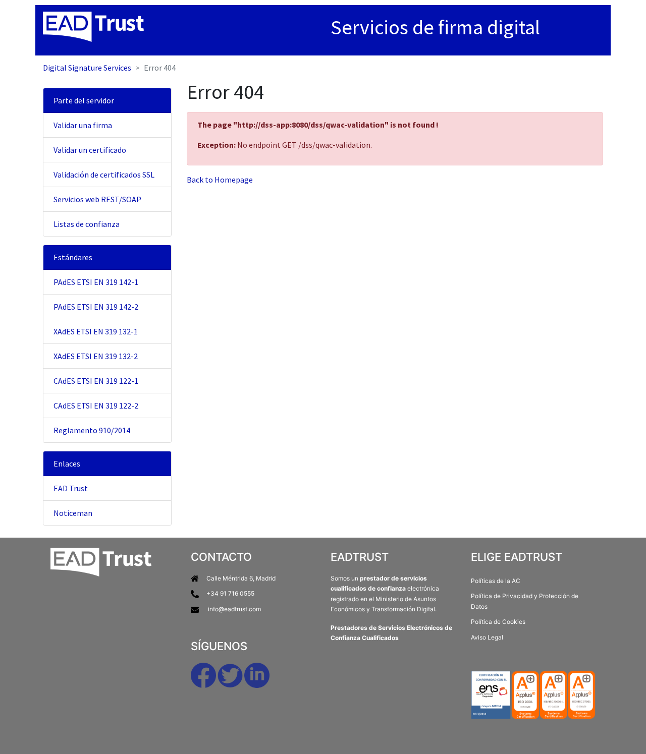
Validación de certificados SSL (103, 174)
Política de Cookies (498, 621)
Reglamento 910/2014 (91, 430)
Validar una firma (82, 125)
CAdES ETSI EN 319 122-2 (95, 405)
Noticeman (72, 513)
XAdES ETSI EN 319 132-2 (95, 356)
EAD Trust (70, 488)
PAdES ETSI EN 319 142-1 (95, 282)
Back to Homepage (220, 180)
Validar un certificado (89, 150)
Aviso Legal (487, 637)
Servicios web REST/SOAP (97, 199)
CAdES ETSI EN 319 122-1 (95, 381)
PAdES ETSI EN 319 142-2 (95, 307)
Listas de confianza (86, 224)
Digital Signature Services (87, 68)
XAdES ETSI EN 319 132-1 (95, 331)
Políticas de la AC (495, 581)
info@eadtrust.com (234, 609)
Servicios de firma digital (435, 27)
